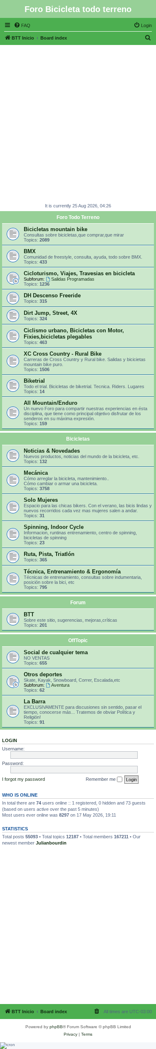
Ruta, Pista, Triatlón (49, 554)
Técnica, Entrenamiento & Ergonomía (72, 571)
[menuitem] (22, 25)
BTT (29, 614)
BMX (30, 251)
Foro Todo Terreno (78, 217)
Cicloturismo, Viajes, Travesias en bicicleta (79, 273)
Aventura (60, 685)
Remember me (101, 779)
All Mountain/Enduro (50, 403)
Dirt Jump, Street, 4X (50, 313)
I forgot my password (23, 779)
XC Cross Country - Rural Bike (63, 354)
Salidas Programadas (72, 279)
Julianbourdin (51, 842)
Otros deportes (43, 674)
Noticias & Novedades (52, 451)
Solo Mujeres (41, 500)
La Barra (34, 701)
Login (9, 740)
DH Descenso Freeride (52, 295)
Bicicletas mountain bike (55, 229)
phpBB (56, 1026)
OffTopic (78, 640)
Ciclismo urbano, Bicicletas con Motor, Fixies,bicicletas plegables (74, 333)
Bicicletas (78, 439)
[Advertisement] (78, 123)
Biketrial (34, 381)
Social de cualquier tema (56, 652)
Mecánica (36, 473)
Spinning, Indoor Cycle (54, 527)
